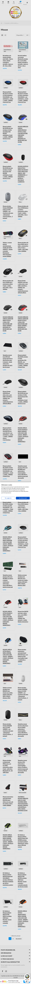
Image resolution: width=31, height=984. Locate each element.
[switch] (27, 981)
